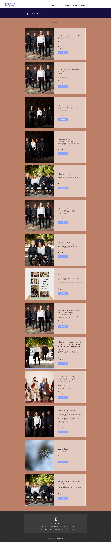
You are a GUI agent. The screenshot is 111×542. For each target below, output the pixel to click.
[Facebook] (54, 540)
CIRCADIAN (11, 3)
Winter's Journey (63, 449)
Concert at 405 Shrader (66, 376)
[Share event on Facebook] (58, 48)
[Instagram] (56, 540)
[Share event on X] (60, 48)
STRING (10, 4)
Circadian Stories (64, 105)
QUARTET (11, 6)
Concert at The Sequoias (66, 411)
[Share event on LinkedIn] (62, 48)
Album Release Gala (65, 275)
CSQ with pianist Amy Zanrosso (69, 35)
